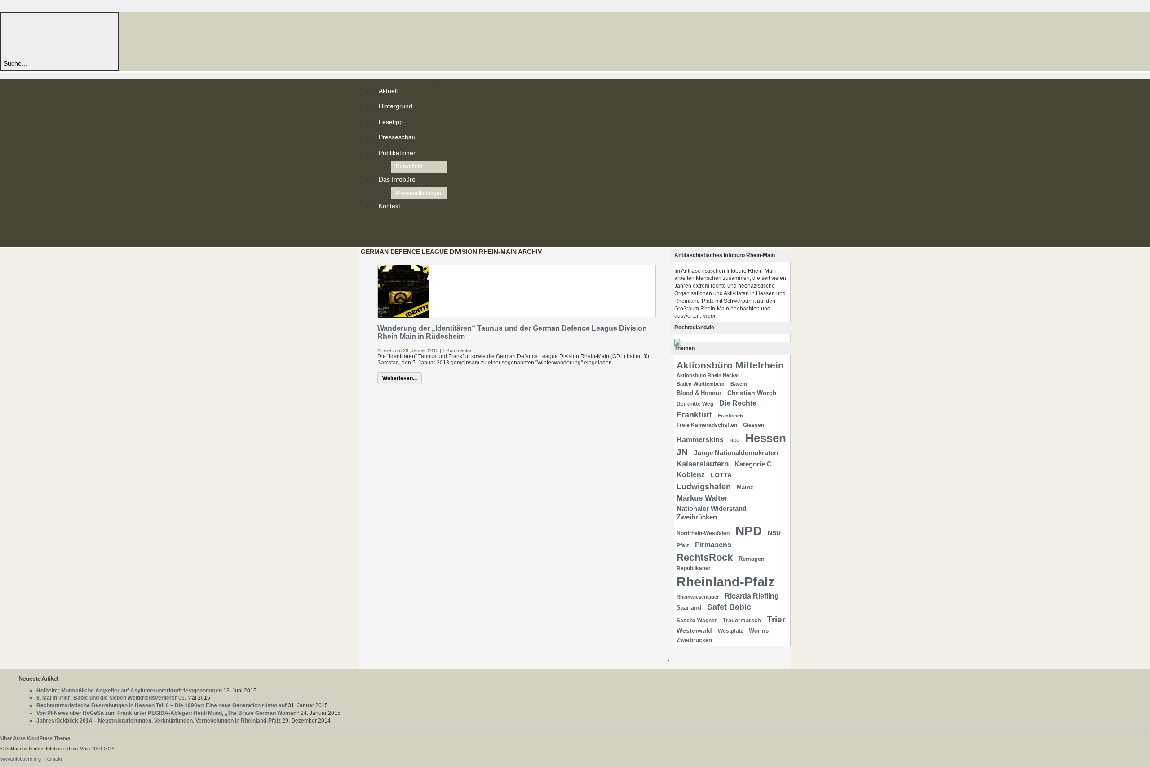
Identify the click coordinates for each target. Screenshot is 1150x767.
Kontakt (389, 205)
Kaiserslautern (703, 464)
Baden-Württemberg (701, 383)
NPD (748, 531)
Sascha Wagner (697, 620)
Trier (776, 619)
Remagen (752, 558)
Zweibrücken (694, 640)
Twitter (380, 231)
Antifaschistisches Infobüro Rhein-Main (125, 36)
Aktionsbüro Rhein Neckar (708, 375)
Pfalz (683, 545)
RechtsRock (705, 557)
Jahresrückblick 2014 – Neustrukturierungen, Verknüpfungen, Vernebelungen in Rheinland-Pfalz (158, 721)
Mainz (745, 487)
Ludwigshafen (704, 486)
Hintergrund (395, 106)
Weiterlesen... (399, 378)
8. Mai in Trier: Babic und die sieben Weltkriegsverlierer (106, 698)
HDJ (734, 440)
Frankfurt (694, 414)
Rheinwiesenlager (698, 596)
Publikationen (398, 152)
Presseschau (397, 137)
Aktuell (388, 90)
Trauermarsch (742, 620)
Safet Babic (729, 607)
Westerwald (694, 630)
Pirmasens (713, 545)
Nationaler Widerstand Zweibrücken (712, 513)
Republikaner (694, 568)
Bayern (738, 383)
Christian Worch (752, 392)
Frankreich (730, 415)
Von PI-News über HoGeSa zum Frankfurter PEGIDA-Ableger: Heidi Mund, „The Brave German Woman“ (167, 713)
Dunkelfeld (409, 167)
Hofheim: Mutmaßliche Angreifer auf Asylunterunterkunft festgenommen (129, 690)
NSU (774, 532)
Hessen (765, 438)
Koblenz (691, 475)
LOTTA (721, 475)
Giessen (753, 425)
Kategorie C (753, 464)
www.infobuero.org (20, 759)
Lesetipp (391, 121)
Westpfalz (730, 631)
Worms (759, 630)
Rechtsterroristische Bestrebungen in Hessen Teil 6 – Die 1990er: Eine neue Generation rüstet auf (161, 705)
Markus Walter (702, 498)
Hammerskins (700, 439)
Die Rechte (737, 403)
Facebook (380, 238)
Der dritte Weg (695, 404)
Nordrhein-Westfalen (703, 533)
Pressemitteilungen (419, 193)
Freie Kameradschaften (707, 425)
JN (682, 452)
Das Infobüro (397, 179)
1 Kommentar (457, 350)
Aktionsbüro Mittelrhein (730, 365)
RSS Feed (380, 223)
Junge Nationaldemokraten (736, 453)
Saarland (689, 607)
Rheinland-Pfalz (726, 581)
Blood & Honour (699, 393)
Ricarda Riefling (752, 596)
